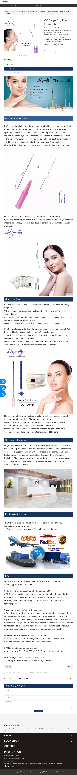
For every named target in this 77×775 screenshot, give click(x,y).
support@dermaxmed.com (16, 758)
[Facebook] (5, 766)
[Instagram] (13, 766)
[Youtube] (9, 766)
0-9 (6, 728)
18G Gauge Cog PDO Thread (13, 672)
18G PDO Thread (29, 672)
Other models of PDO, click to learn (14, 73)
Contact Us (13, 5)
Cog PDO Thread (42, 672)
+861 (12, 755)
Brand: (8, 64)
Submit (39, 711)
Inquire (56, 52)
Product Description (11, 69)
